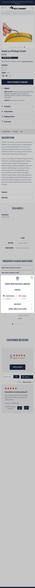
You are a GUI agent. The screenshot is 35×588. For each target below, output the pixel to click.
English (8, 298)
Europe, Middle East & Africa (18, 309)
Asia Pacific (17, 304)
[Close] (32, 277)
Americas (17, 290)
